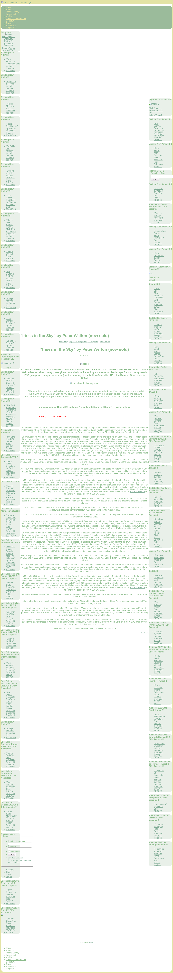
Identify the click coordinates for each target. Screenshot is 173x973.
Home (9, 7)
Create (91, 943)
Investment (11, 14)
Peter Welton (105, 342)
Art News (10, 16)
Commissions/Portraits (16, 19)
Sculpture (10, 21)
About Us (10, 9)
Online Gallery (12, 12)
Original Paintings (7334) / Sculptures (83, 342)
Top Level (63, 342)
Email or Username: (17, 841)
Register (10, 28)
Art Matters (11, 25)
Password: (13, 846)
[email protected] (137, 492)
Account (9, 870)
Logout (9, 877)
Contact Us (11, 23)
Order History (9, 873)
